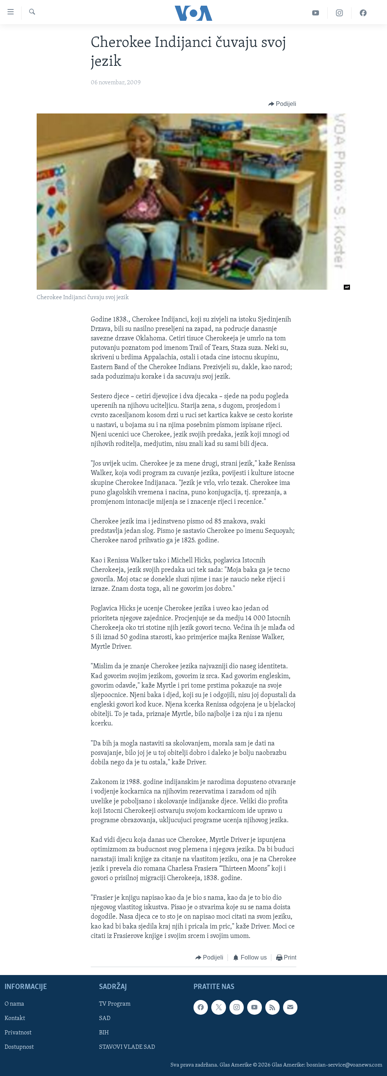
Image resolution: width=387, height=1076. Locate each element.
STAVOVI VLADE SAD (127, 1047)
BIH (104, 1033)
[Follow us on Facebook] (201, 1007)
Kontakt (15, 1018)
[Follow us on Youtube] (254, 1007)
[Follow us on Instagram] (236, 1007)
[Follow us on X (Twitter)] (218, 1007)
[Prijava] (290, 1007)
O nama (14, 1004)
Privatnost (18, 1033)
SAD (104, 1018)
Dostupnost (19, 1047)
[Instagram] (339, 13)
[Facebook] (363, 13)
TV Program (114, 1004)
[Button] (282, 104)
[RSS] (272, 1007)
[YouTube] (316, 13)
